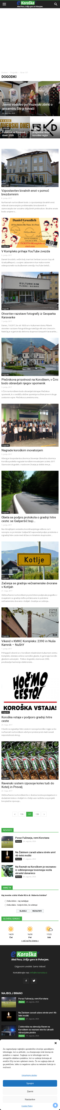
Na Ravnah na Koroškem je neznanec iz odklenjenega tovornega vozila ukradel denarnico (35, 870)
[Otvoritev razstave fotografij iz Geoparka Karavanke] (30, 291)
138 (37, 814)
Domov (4, 72)
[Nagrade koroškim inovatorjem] (30, 425)
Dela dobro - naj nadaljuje (17, 901)
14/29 (11, 935)
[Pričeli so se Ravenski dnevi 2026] (15, 127)
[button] (55, 1043)
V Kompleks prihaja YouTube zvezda (25, 251)
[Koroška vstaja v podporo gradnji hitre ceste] (30, 691)
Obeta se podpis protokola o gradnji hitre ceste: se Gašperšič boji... (28, 519)
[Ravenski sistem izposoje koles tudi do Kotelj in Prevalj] (30, 760)
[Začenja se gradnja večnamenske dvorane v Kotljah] (30, 560)
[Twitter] (34, 981)
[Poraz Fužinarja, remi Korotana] (7, 842)
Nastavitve (30, 1099)
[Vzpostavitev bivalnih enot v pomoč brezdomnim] (30, 168)
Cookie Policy (27, 1106)
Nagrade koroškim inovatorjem (22, 450)
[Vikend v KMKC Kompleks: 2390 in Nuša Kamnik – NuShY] (30, 622)
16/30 (30, 935)
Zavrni (30, 1091)
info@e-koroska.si (38, 972)
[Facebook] (26, 981)
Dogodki (13, 72)
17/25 (49, 935)
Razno (18, 841)
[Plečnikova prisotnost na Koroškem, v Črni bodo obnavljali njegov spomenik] (30, 357)
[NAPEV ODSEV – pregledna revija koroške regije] (45, 127)
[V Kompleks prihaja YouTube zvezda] (30, 233)
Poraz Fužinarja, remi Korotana (32, 837)
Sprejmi (30, 1083)
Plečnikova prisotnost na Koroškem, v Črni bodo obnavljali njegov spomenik (29, 381)
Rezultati (37, 911)
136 (21, 814)
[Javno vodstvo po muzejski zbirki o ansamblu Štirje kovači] (30, 98)
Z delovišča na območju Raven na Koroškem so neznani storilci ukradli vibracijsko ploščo (36, 1030)
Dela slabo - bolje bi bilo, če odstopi (22, 905)
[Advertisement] (30, 31)
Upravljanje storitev (29, 1075)
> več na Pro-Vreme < (30, 941)
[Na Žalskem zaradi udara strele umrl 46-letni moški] (7, 856)
